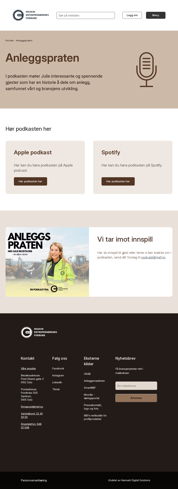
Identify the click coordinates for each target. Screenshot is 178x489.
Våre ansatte (28, 368)
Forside (10, 40)
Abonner (136, 398)
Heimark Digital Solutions (135, 480)
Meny (155, 15)
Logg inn (132, 15)
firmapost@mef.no (32, 406)
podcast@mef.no (153, 257)
